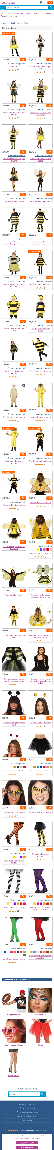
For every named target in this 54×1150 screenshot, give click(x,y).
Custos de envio (27, 1108)
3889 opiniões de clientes (36, 1130)
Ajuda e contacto (27, 1104)
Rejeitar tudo (27, 1148)
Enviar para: (42, 3)
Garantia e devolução (27, 1116)
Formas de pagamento (27, 1112)
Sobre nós (27, 1120)
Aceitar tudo (27, 1143)
